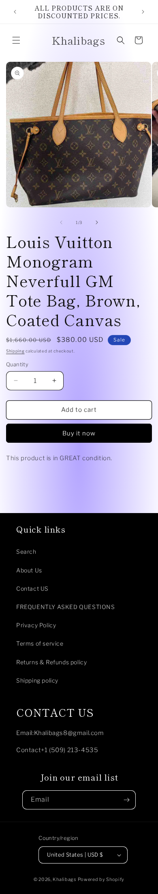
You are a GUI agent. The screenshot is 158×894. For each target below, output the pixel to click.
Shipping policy (37, 680)
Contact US (32, 588)
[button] (16, 40)
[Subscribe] (126, 799)
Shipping (15, 350)
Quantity (17, 364)
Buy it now (79, 433)
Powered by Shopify (101, 879)
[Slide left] (61, 222)
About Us (29, 570)
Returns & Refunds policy (51, 662)
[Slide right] (97, 222)
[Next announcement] (143, 12)
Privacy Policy (36, 625)
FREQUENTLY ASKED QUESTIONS (65, 606)
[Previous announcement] (15, 12)
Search (26, 551)
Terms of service (40, 643)
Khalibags (64, 879)
